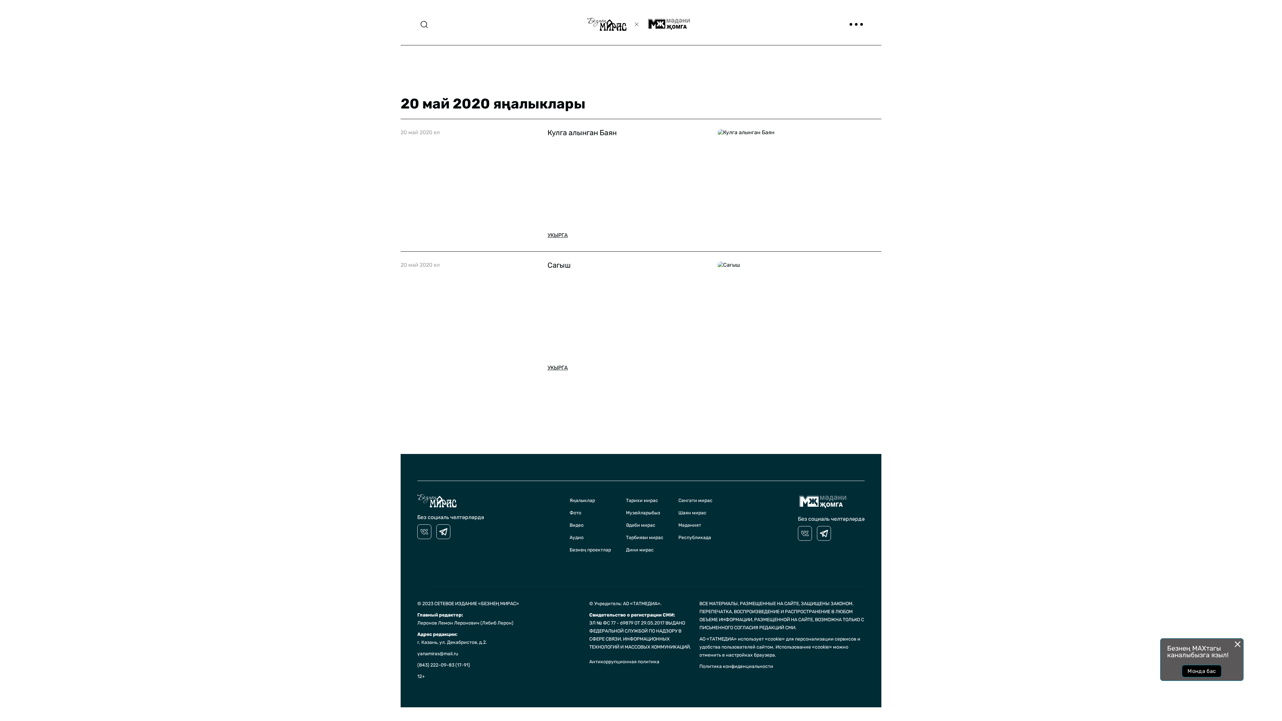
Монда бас (1202, 671)
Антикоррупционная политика (624, 662)
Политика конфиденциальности (736, 666)
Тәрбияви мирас (644, 537)
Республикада (694, 537)
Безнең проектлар (590, 550)
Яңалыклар (582, 500)
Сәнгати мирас (695, 500)
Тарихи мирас (642, 500)
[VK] (424, 532)
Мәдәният (689, 525)
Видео (577, 525)
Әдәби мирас (640, 525)
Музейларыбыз (643, 513)
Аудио (577, 537)
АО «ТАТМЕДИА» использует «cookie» (742, 639)
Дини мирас (640, 550)
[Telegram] (443, 532)
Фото (575, 513)
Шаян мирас (692, 513)
